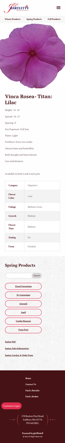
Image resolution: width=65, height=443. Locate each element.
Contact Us (31, 384)
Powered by (32, 433)
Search (37, 276)
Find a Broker (32, 396)
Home (28, 378)
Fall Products (54, 19)
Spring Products (34, 19)
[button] (58, 7)
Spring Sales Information (17, 348)
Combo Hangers (23, 321)
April (23, 312)
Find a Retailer (33, 390)
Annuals (23, 303)
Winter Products (12, 19)
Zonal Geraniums (23, 286)
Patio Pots (23, 329)
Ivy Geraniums (23, 295)
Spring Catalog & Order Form (19, 355)
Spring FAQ (10, 341)
